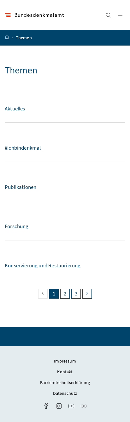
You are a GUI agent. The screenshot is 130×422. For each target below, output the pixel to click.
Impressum (65, 361)
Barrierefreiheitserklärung (65, 382)
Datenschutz (65, 393)
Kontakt (65, 372)
